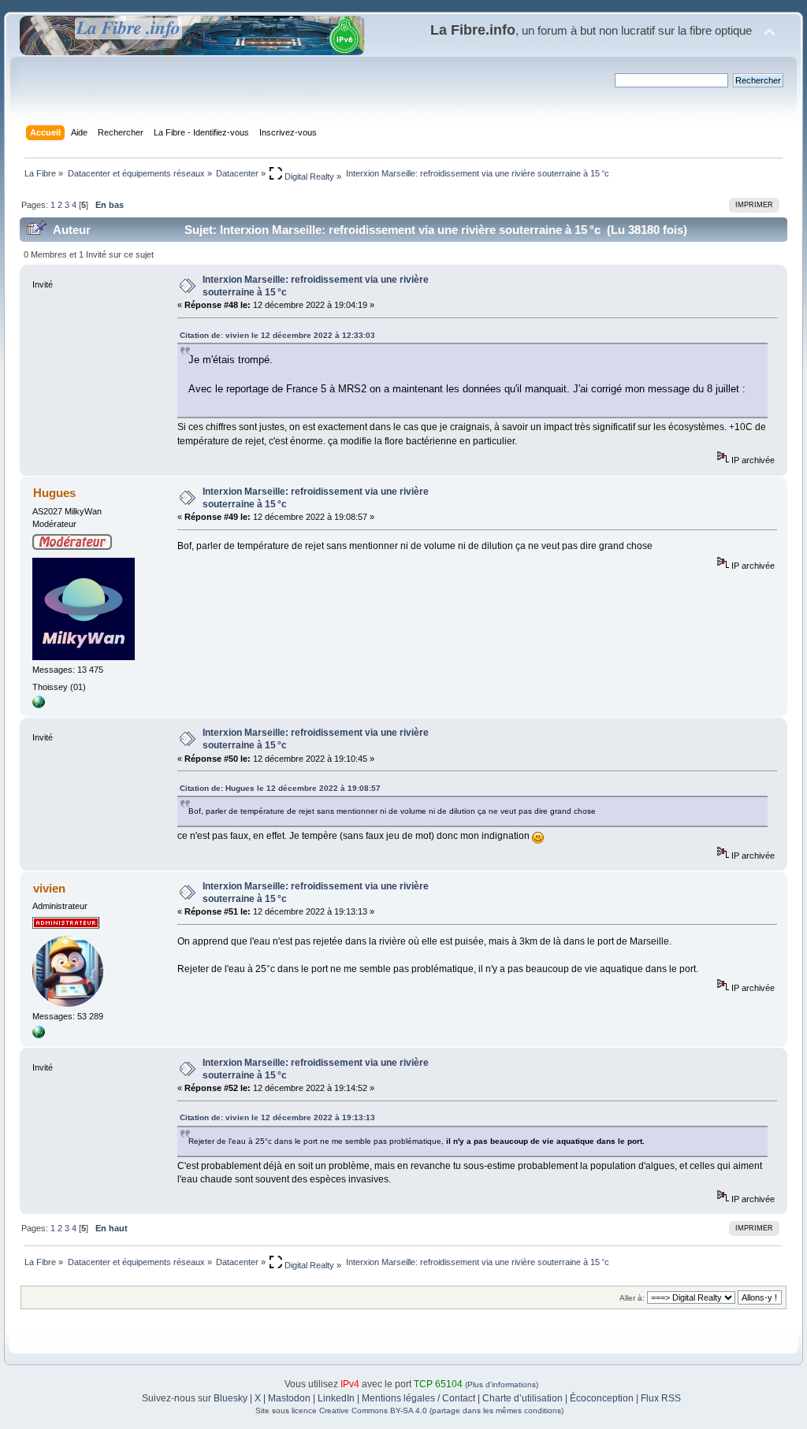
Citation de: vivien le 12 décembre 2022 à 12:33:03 (277, 335)
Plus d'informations (501, 1384)
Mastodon (289, 1398)
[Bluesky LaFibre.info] (38, 1035)
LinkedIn (336, 1398)
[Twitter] (38, 705)
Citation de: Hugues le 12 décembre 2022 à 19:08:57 (280, 788)
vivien (49, 888)
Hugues (54, 492)
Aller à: (632, 1298)
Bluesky (230, 1398)
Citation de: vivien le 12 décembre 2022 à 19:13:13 (277, 1117)
